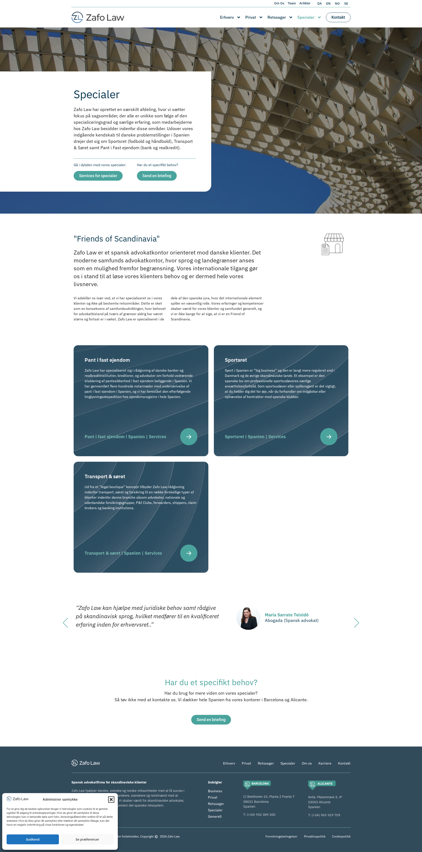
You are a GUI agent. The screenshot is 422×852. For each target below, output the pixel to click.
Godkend (33, 839)
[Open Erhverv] (238, 17)
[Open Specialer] (319, 17)
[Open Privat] (261, 17)
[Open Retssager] (291, 17)
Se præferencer (87, 839)
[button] (111, 799)
